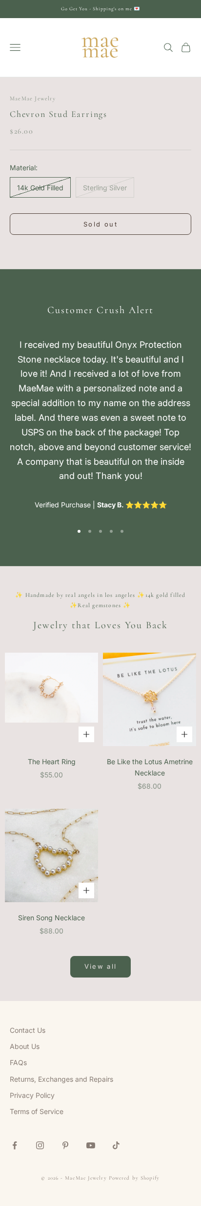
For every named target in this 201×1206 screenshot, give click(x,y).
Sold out (100, 224)
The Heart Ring (52, 761)
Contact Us (27, 1030)
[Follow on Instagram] (40, 1145)
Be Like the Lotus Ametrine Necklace (150, 767)
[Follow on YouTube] (91, 1145)
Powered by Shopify (134, 1178)
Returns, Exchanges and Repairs (61, 1079)
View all (100, 966)
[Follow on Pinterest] (65, 1145)
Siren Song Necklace (51, 917)
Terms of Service (36, 1111)
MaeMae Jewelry (33, 98)
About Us (25, 1046)
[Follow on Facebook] (15, 1145)
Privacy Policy (32, 1095)
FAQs (18, 1062)
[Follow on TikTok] (116, 1145)
